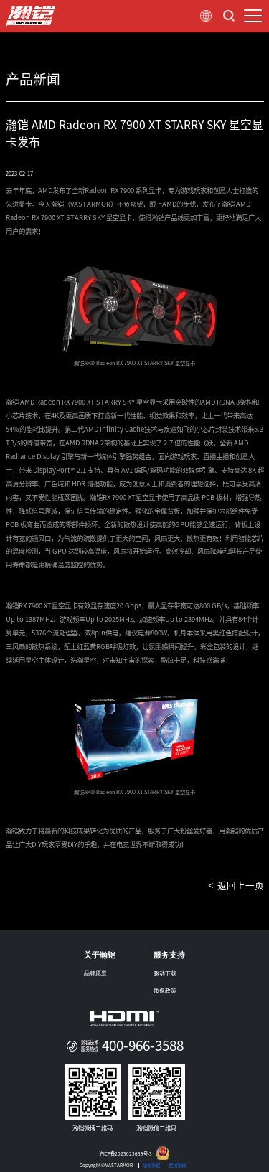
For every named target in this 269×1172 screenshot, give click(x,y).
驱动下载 (165, 973)
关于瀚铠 (99, 955)
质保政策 (165, 991)
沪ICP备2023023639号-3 (125, 1153)
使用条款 (177, 1165)
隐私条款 (151, 1165)
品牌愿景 (95, 973)
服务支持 (169, 955)
